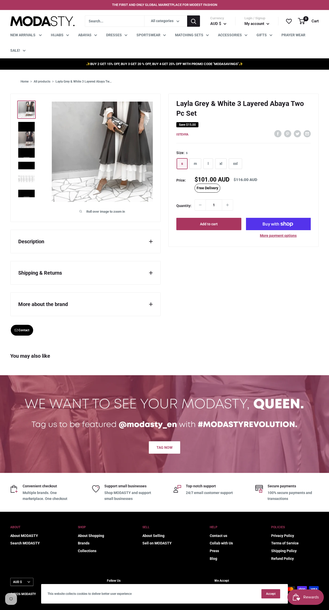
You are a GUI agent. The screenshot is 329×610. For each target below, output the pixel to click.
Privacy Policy (282, 536)
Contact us (218, 536)
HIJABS (57, 35)
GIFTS (262, 35)
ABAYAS (85, 35)
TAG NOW (164, 447)
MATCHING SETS (189, 35)
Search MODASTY (25, 543)
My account (254, 23)
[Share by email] (307, 133)
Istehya (182, 134)
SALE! (15, 50)
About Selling (153, 536)
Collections (87, 551)
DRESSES (114, 35)
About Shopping (91, 536)
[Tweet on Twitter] (297, 133)
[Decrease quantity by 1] (200, 205)
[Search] (193, 21)
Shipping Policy (284, 551)
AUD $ (17, 582)
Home (25, 81)
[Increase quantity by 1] (227, 205)
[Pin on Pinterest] (287, 133)
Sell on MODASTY (157, 543)
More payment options (278, 236)
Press (214, 551)
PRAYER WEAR (293, 35)
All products (42, 81)
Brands (83, 543)
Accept (271, 594)
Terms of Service (285, 543)
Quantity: (183, 206)
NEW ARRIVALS (23, 35)
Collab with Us (221, 543)
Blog (213, 559)
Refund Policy (282, 559)
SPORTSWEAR (148, 35)
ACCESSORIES (230, 35)
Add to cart (209, 224)
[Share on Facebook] (277, 133)
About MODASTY (24, 536)
